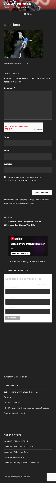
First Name (10, 297)
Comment (9, 88)
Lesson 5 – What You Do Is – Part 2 (19, 446)
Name (7, 137)
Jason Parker (18, 4)
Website (8, 164)
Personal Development (14, 413)
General (7, 397)
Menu (29, 14)
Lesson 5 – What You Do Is (16, 452)
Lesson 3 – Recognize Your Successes (21, 463)
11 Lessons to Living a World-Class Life (22, 392)
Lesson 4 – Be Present (14, 457)
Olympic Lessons (12, 402)
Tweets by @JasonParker (15, 377)
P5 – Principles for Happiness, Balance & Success (26, 408)
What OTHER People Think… (17, 441)
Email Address (12, 287)
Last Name (10, 307)
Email (6, 150)
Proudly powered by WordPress (17, 477)
